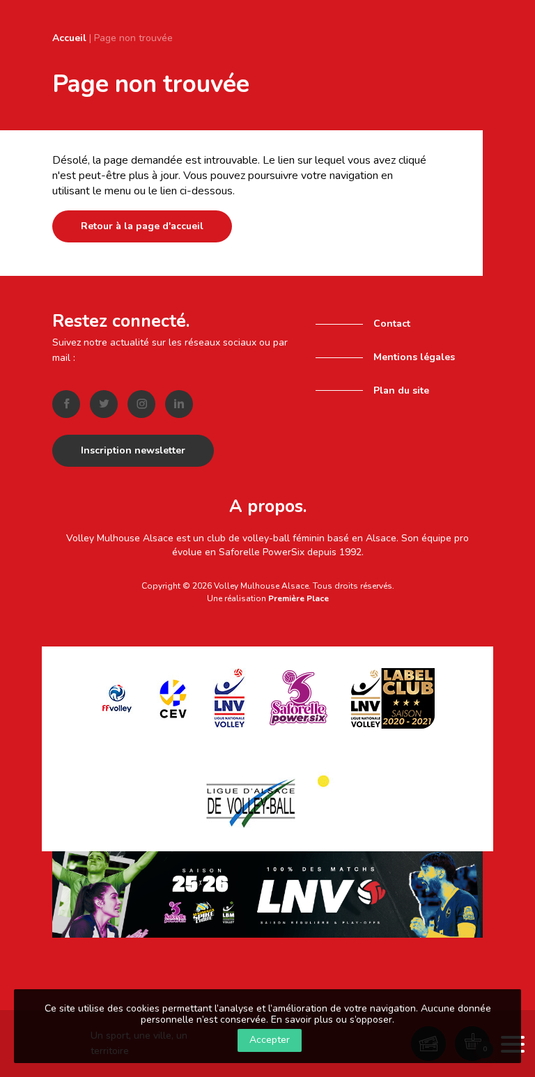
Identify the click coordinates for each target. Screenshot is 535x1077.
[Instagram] (141, 404)
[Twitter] (104, 404)
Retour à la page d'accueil (142, 226)
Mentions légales (414, 357)
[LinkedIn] (179, 404)
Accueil (69, 38)
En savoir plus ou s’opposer (331, 1019)
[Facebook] (66, 404)
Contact (391, 323)
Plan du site (401, 390)
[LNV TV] (267, 894)
